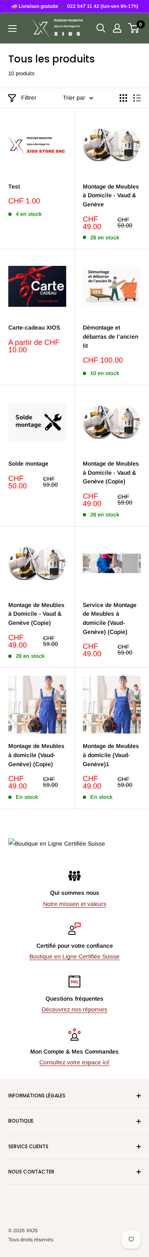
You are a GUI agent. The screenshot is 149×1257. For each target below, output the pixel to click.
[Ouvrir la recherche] (101, 28)
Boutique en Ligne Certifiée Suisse (74, 956)
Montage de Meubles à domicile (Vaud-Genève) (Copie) (36, 755)
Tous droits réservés (30, 1240)
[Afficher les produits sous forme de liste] (137, 98)
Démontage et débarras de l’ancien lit (110, 336)
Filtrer (28, 97)
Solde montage (28, 463)
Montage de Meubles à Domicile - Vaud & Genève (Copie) (111, 472)
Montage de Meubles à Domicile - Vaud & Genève (111, 195)
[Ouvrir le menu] (12, 28)
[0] (134, 28)
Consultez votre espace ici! (74, 1062)
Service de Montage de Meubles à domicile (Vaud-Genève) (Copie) (110, 618)
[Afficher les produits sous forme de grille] (123, 98)
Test (14, 186)
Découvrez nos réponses (74, 1009)
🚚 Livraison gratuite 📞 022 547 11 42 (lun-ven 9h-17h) (74, 6)
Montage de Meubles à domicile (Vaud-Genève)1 (111, 755)
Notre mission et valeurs (74, 904)
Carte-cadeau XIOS (34, 327)
